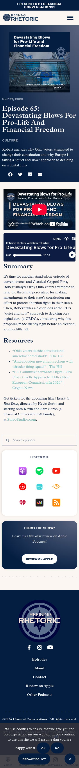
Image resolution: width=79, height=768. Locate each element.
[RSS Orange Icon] (56, 502)
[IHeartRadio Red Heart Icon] (23, 502)
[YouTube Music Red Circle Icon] (23, 487)
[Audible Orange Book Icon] (56, 487)
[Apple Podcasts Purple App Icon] (23, 471)
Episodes (39, 659)
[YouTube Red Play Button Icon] (56, 471)
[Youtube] (50, 647)
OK (43, 748)
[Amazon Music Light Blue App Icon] (39, 487)
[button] (70, 18)
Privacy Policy (34, 759)
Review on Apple (40, 686)
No (57, 748)
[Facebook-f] (29, 647)
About (39, 668)
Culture (10, 140)
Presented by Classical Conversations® (39, 5)
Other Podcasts (39, 695)
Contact (39, 677)
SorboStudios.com (21, 420)
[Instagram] (39, 647)
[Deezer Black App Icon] (39, 502)
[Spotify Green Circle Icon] (39, 471)
